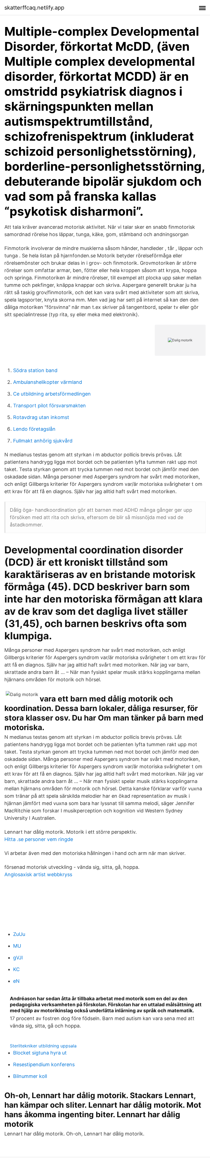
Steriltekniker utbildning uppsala (43, 1046)
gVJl (18, 957)
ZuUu (19, 934)
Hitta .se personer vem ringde (38, 839)
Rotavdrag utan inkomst (41, 417)
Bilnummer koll (30, 1076)
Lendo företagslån (34, 429)
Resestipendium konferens (44, 1064)
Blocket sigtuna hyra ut (40, 1053)
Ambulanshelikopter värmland (47, 382)
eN (16, 981)
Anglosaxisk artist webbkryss (38, 874)
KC (16, 969)
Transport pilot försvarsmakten (49, 405)
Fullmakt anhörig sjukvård (42, 441)
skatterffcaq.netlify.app (34, 7)
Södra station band (35, 370)
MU (17, 946)
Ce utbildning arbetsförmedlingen (52, 394)
